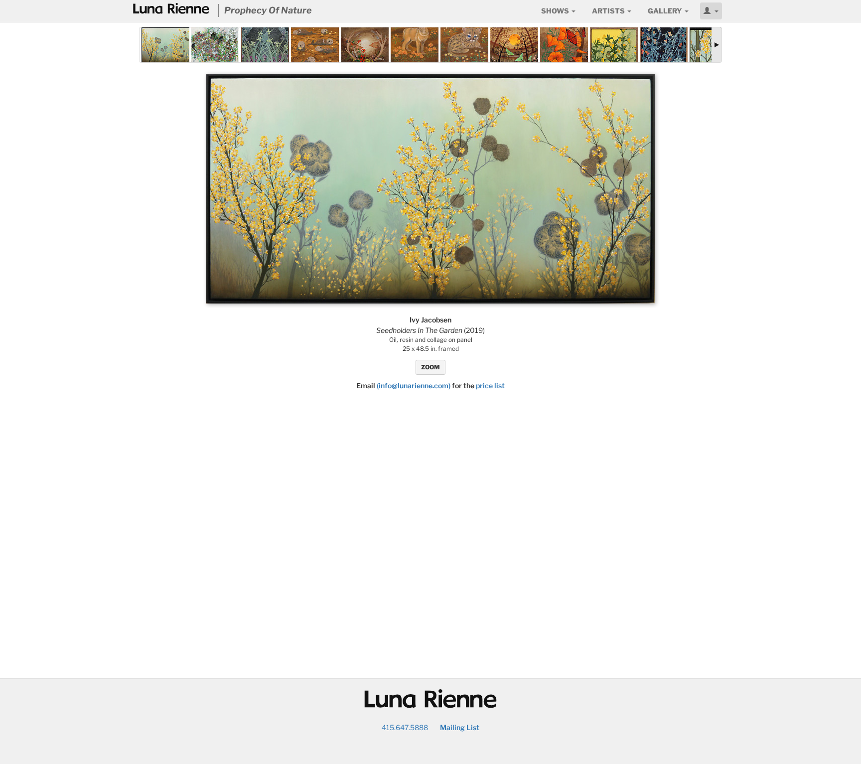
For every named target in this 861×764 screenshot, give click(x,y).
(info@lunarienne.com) (413, 385)
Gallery (666, 10)
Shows (556, 10)
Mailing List (459, 727)
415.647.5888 (405, 727)
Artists (609, 10)
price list (490, 385)
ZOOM (430, 367)
